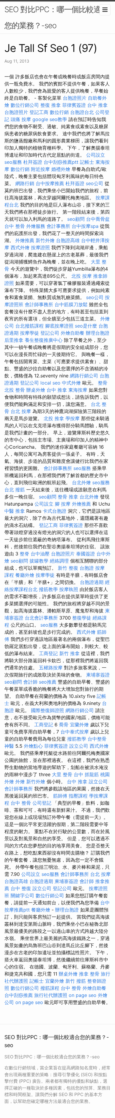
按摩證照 (40, 247)
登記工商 (38, 112)
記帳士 (87, 162)
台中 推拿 (97, 105)
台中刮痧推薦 (18, 995)
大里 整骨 (62, 774)
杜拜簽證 (32, 162)
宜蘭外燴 (79, 725)
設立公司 (78, 746)
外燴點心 (33, 746)
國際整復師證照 (47, 710)
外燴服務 (35, 226)
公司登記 (41, 803)
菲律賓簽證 (74, 105)
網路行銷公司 (84, 376)
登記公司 (49, 333)
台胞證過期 (92, 582)
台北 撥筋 (14, 490)
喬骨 (63, 725)
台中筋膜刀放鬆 (71, 304)
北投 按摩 (81, 276)
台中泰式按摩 (74, 732)
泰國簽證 (85, 554)
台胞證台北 (82, 112)
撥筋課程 (49, 988)
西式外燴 (20, 247)
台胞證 (87, 568)
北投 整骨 (14, 390)
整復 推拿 (50, 105)
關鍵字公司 (22, 895)
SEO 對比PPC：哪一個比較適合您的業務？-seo (56, 17)
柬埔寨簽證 (98, 675)
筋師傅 (60, 796)
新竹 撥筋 (75, 981)
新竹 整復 (68, 568)
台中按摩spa (85, 226)
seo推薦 (47, 682)
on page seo (82, 995)
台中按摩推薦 (50, 183)
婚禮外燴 (60, 169)
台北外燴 (81, 482)
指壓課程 (78, 796)
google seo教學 (49, 119)
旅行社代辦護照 (50, 995)
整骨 (102, 383)
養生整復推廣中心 (44, 340)
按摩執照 (68, 589)
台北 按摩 (21, 411)
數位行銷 (59, 112)
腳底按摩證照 (59, 326)
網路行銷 (24, 183)
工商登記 (48, 653)
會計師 (30, 682)
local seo (50, 383)
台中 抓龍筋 (86, 774)
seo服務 (13, 162)
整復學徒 (81, 618)
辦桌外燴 (35, 390)
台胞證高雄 (68, 240)
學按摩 (72, 418)
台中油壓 (40, 554)
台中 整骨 (14, 226)
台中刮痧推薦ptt (61, 162)
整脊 (24, 554)
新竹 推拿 (69, 653)
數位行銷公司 (25, 105)
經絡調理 (59, 561)
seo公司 (94, 183)
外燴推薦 (24, 240)
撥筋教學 (48, 589)
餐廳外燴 (24, 575)
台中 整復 (21, 888)
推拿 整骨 (89, 974)
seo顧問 (76, 219)
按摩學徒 (29, 333)
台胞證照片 (74, 98)
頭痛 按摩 (21, 119)
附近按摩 (40, 169)
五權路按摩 (51, 668)
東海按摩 (77, 390)
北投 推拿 (54, 418)
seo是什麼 (86, 326)
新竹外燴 (45, 240)
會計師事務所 (39, 304)
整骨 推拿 (68, 497)
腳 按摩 (62, 504)
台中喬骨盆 (98, 219)
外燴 (20, 781)
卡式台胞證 (54, 511)
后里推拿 (13, 340)
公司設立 (95, 155)
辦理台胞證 (97, 333)
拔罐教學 (38, 561)
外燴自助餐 (72, 333)
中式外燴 (71, 383)
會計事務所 (58, 226)
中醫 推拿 (14, 511)
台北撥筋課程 (29, 326)
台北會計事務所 (41, 618)
